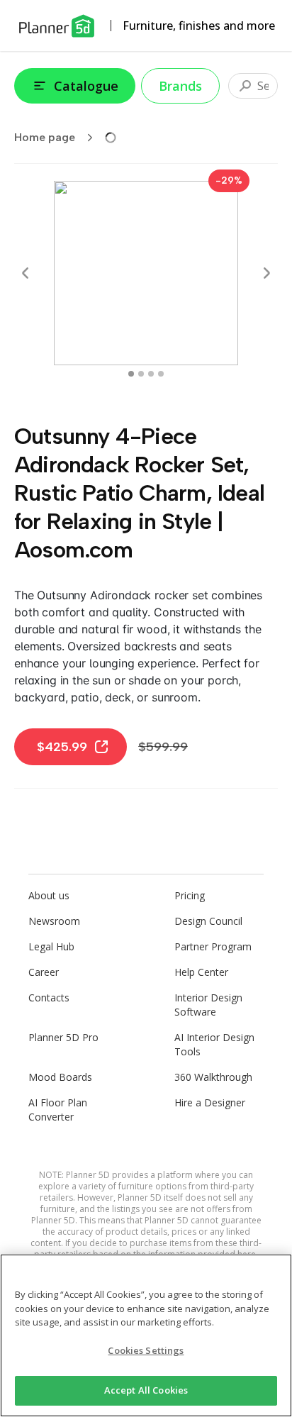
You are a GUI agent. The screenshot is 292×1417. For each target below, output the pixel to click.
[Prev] (25, 273)
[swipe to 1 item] (141, 374)
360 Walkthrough (213, 1077)
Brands (180, 85)
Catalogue (86, 85)
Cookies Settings (146, 1350)
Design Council (208, 921)
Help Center (201, 972)
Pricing (189, 895)
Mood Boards (60, 1077)
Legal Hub (51, 946)
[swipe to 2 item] (151, 374)
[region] (146, 1335)
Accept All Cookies (146, 1390)
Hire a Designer (209, 1102)
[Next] (266, 273)
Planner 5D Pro (63, 1037)
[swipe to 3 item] (161, 374)
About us (48, 895)
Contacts (48, 997)
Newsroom (54, 921)
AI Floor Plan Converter (57, 1109)
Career (43, 972)
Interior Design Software (208, 1004)
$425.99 (62, 747)
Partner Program (213, 946)
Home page (44, 137)
